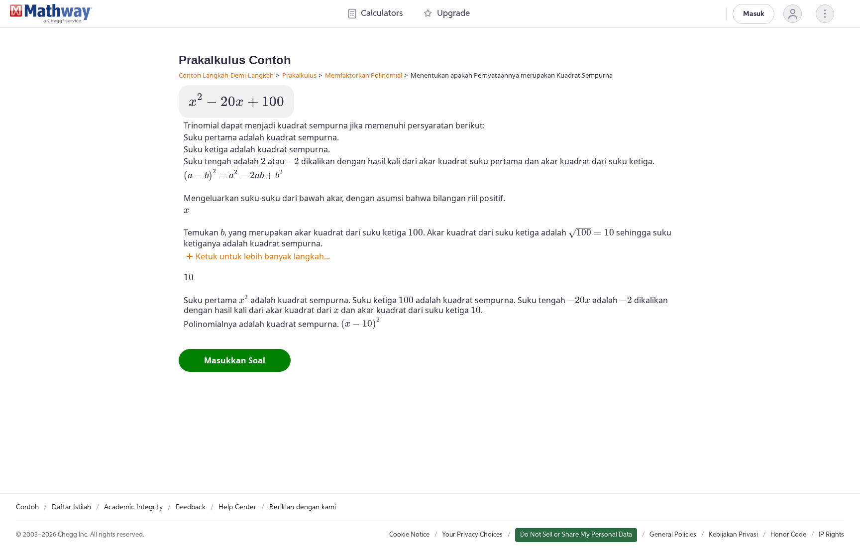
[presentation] (236, 100)
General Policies (672, 535)
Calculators (382, 13)
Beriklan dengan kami (302, 507)
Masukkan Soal (234, 360)
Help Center (237, 507)
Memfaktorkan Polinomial (363, 75)
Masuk (753, 13)
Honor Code (788, 535)
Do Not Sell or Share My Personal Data (576, 535)
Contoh (27, 507)
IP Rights (831, 535)
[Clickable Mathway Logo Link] (51, 14)
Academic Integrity (133, 507)
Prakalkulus (299, 75)
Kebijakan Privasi (733, 535)
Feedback (191, 507)
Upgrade (453, 13)
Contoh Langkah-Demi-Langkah (226, 75)
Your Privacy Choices (472, 535)
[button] (792, 13)
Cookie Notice (409, 535)
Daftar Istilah (71, 507)
